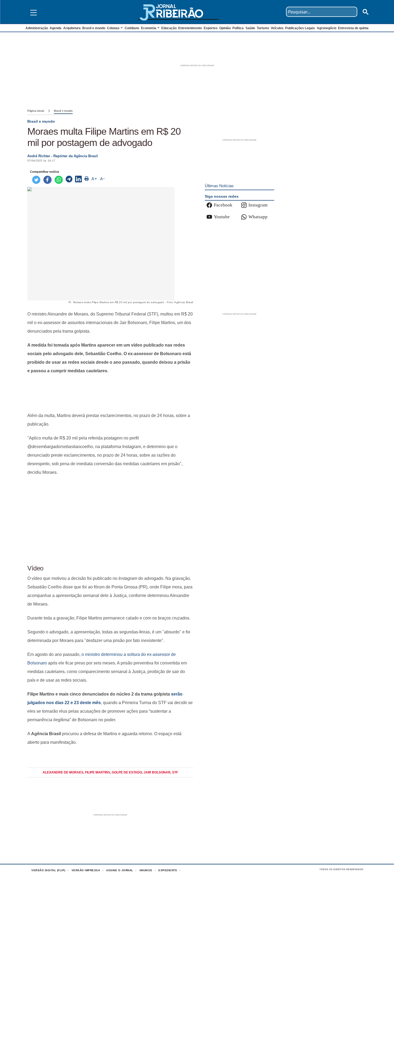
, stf (174, 772)
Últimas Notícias (219, 185)
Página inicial (35, 110)
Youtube (222, 216)
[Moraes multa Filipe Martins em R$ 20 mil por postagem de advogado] (69, 179)
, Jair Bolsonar (156, 772)
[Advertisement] (110, 393)
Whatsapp (257, 216)
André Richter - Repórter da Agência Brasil (62, 156)
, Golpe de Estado (126, 772)
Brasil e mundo (63, 110)
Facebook (223, 205)
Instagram (257, 205)
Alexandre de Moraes (63, 772)
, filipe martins (96, 772)
